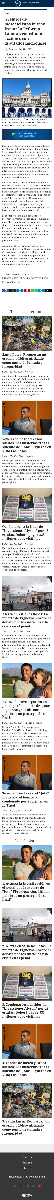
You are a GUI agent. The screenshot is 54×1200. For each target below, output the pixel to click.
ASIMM (15, 274)
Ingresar (28, 1168)
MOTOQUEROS (39, 278)
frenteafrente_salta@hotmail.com (27, 1176)
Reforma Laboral (11, 282)
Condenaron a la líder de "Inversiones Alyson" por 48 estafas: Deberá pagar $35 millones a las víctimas (25, 532)
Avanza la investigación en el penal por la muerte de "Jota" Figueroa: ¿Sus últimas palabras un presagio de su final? (26, 709)
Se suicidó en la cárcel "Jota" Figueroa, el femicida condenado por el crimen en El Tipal (25, 799)
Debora (13, 49)
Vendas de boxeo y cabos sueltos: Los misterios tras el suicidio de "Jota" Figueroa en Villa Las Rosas (26, 445)
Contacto (27, 1157)
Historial (27, 1162)
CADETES (25, 274)
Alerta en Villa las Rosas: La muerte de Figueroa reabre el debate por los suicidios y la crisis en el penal (26, 620)
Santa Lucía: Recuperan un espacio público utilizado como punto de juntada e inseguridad (24, 360)
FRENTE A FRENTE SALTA (16, 278)
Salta (7, 13)
